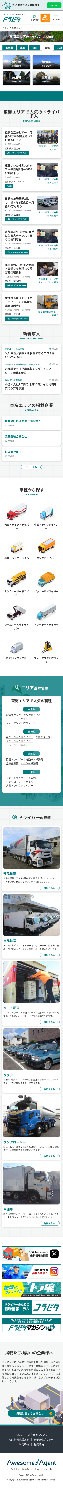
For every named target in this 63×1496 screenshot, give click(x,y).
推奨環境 (39, 1444)
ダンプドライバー (33, 715)
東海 (47, 48)
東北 (22, 47)
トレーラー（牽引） (17, 719)
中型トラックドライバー (19, 737)
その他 (32, 777)
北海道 (9, 47)
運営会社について (37, 1434)
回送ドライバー (14, 759)
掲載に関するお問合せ (30, 1413)
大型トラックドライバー (19, 741)
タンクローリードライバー (20, 781)
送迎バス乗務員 (34, 759)
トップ (5, 27)
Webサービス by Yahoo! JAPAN (31, 1475)
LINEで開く (54, 5)
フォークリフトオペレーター (22, 723)
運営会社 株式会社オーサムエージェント (31, 1469)
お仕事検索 (35, 20)
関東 (34, 47)
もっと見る (31, 467)
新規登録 (45, 19)
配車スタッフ (13, 715)
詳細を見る (49, 887)
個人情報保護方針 (19, 1439)
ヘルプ (19, 1434)
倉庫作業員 (12, 763)
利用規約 (24, 1444)
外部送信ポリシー (44, 1439)
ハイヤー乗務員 (29, 763)
